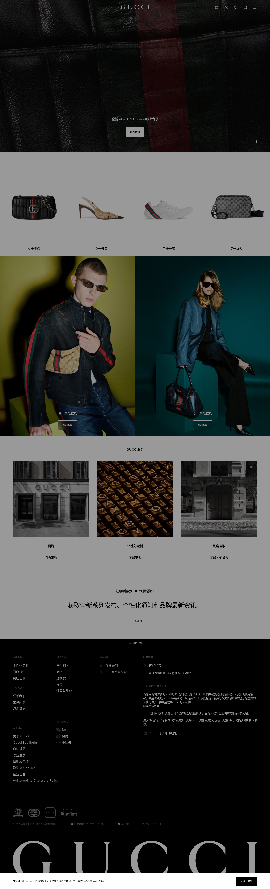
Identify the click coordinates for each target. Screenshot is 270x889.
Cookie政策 (96, 881)
